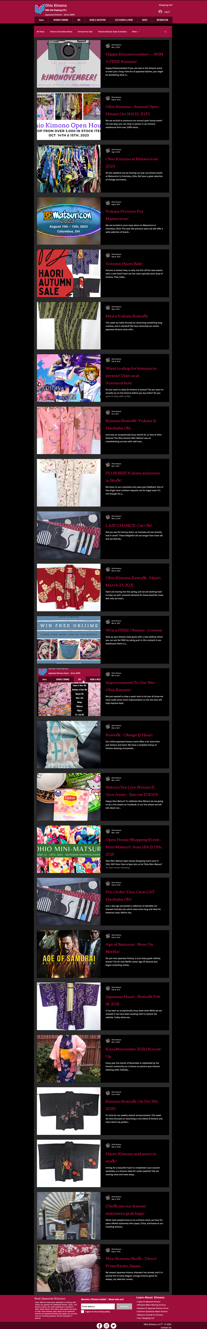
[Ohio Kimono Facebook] (99, 1326)
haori (71, 1304)
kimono (64, 1304)
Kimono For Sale (85, 31)
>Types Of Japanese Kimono (148, 1301)
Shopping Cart (165, 5)
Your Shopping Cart (146, 1318)
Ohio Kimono (150, 1324)
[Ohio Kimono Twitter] (113, 1326)
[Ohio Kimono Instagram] (106, 1326)
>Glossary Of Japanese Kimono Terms (152, 1308)
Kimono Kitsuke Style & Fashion (112, 31)
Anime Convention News (61, 31)
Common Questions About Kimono (153, 1311)
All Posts (40, 31)
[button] (165, 31)
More (134, 31)
